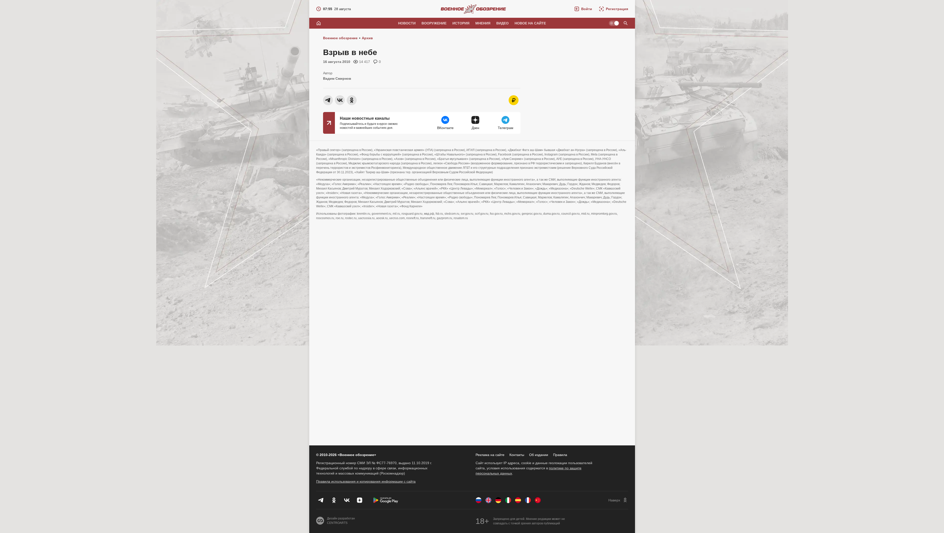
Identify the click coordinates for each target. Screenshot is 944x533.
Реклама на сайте (490, 455)
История (460, 23)
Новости (407, 23)
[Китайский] (538, 500)
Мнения (482, 23)
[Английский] (488, 500)
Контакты (516, 455)
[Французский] (528, 500)
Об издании (538, 455)
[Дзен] (360, 500)
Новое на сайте (530, 23)
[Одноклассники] (334, 500)
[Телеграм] (321, 500)
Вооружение (434, 23)
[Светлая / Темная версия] (614, 23)
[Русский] (478, 500)
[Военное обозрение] (473, 9)
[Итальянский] (508, 500)
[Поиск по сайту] (625, 23)
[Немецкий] (498, 500)
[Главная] (318, 23)
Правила (560, 455)
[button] (583, 9)
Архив (367, 38)
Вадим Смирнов (337, 78)
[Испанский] (518, 500)
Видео (502, 23)
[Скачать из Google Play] (385, 500)
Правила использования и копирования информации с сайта (366, 481)
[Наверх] (618, 500)
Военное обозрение (340, 38)
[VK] (347, 500)
